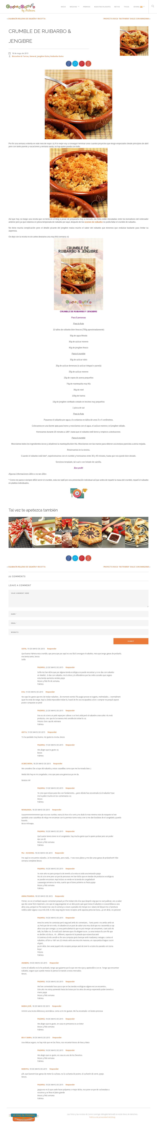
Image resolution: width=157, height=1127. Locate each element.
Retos (117, 6)
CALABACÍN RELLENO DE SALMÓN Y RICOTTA (26, 18)
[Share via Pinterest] (82, 63)
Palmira (41, 667)
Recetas (73, 6)
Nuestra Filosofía (102, 6)
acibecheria (26, 763)
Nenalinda (26, 809)
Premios (86, 6)
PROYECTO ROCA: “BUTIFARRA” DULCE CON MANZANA (126, 18)
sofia (23, 648)
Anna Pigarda (27, 896)
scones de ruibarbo (94, 222)
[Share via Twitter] (75, 63)
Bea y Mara (26, 1037)
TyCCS (126, 6)
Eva (23, 692)
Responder (51, 648)
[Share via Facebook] (69, 63)
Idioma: (136, 6)
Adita (24, 732)
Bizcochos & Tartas (20, 56)
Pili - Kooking (27, 853)
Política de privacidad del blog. (102, 1117)
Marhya (25, 1069)
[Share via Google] (88, 63)
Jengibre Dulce (43, 56)
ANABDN (25, 963)
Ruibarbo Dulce (56, 56)
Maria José (26, 1006)
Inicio (63, 6)
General (33, 56)
